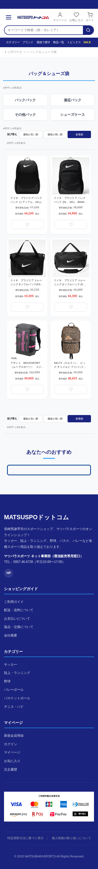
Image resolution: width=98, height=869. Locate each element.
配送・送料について (18, 610)
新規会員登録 (14, 735)
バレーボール (14, 689)
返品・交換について (18, 627)
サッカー (10, 664)
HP (9, 573)
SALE (86, 42)
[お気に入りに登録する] (27, 224)
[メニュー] (8, 17)
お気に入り (76, 20)
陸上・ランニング (17, 673)
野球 (7, 681)
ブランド (27, 42)
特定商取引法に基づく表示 (25, 838)
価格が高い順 (55, 134)
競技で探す (42, 42)
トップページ (13, 52)
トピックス (72, 42)
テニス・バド (14, 707)
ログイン (10, 744)
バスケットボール (17, 698)
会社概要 (10, 635)
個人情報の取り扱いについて (71, 838)
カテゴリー (11, 42)
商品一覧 (57, 42)
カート (90, 20)
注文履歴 (10, 769)
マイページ (60, 20)
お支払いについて (17, 618)
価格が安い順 (30, 134)
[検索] (88, 30)
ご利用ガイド (14, 602)
